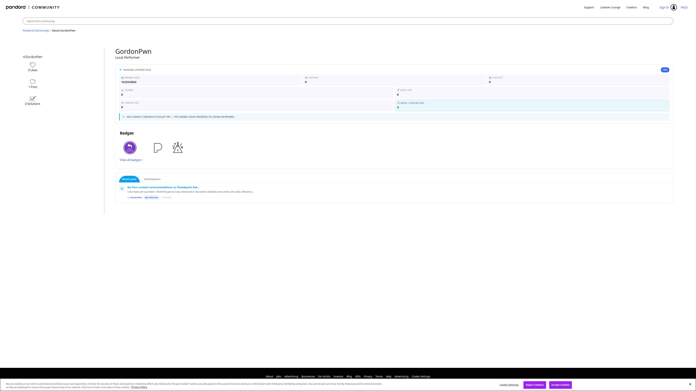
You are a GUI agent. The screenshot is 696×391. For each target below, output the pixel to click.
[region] (348, 385)
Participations (152, 179)
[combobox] (348, 21)
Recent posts (129, 179)
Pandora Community (32, 7)
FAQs (684, 7)
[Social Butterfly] (129, 147)
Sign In (664, 7)
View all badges (130, 160)
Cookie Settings (421, 376)
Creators (631, 7)
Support (589, 7)
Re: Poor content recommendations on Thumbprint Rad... (163, 187)
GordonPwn (136, 197)
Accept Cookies (560, 384)
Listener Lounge (610, 7)
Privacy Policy (139, 387)
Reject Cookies (535, 384)
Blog (646, 7)
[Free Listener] (157, 147)
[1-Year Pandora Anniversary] (177, 147)
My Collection (151, 197)
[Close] (690, 384)
